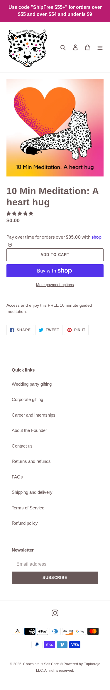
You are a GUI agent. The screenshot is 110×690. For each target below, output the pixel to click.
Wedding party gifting (32, 384)
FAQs (17, 476)
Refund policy (25, 523)
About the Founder (29, 430)
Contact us (22, 445)
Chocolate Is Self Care (41, 664)
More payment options (55, 285)
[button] (20, 213)
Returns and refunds (31, 461)
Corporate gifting (27, 399)
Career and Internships (33, 414)
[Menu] (100, 47)
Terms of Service (28, 507)
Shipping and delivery (32, 492)
